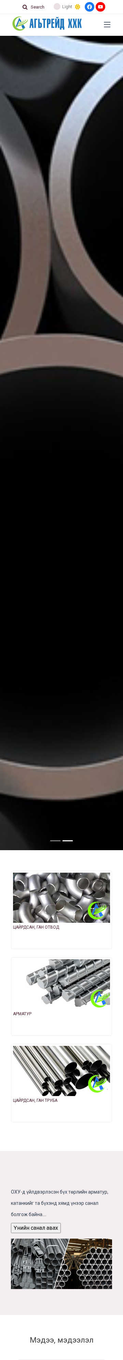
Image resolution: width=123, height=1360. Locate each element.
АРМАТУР (22, 1013)
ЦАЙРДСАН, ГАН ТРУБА (35, 1100)
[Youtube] (100, 7)
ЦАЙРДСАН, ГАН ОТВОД (36, 927)
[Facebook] (89, 7)
